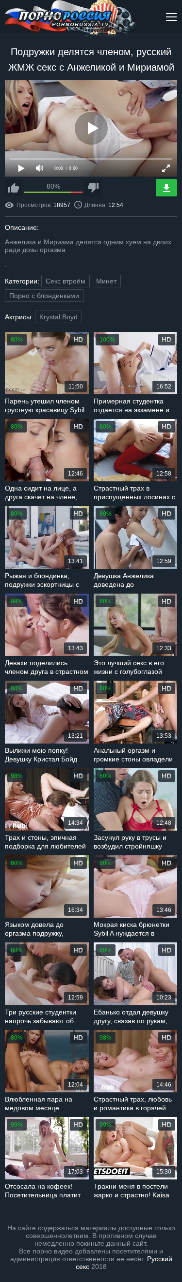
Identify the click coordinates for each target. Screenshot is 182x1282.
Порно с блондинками (44, 295)
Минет (106, 281)
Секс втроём (65, 281)
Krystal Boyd (58, 317)
